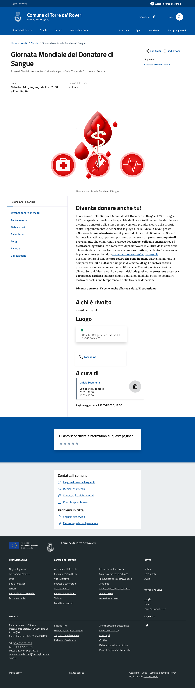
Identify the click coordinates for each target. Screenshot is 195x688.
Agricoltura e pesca (109, 598)
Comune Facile (151, 676)
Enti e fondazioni (17, 583)
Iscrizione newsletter (154, 609)
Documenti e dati (17, 598)
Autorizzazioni (106, 593)
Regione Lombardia (18, 3)
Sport (138, 30)
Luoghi (147, 599)
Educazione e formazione (111, 569)
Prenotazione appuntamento (68, 630)
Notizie (34, 43)
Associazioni (154, 30)
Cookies (103, 640)
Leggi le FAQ (60, 625)
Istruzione (124, 30)
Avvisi (147, 579)
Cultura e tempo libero (65, 574)
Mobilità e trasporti (63, 603)
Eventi (147, 604)
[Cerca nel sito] (179, 17)
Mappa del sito (76, 672)
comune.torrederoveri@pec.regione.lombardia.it (29, 656)
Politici (12, 588)
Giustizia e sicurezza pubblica (113, 574)
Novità (24, 43)
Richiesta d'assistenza (65, 640)
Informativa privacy (109, 630)
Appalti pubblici (61, 588)
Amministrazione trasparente (114, 625)
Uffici (11, 579)
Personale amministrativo (22, 593)
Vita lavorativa (61, 579)
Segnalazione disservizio (66, 635)
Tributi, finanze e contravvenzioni (115, 579)
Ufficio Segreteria (90, 382)
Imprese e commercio (65, 583)
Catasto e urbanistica (65, 593)
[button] (166, 3)
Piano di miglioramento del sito (114, 650)
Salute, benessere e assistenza (114, 588)
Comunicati (150, 574)
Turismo (58, 598)
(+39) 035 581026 (22, 643)
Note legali (104, 635)
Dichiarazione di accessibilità (113, 645)
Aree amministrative (19, 574)
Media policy (15, 672)
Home (14, 43)
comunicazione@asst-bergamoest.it (135, 254)
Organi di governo (18, 569)
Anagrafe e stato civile (65, 569)
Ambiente (104, 583)
